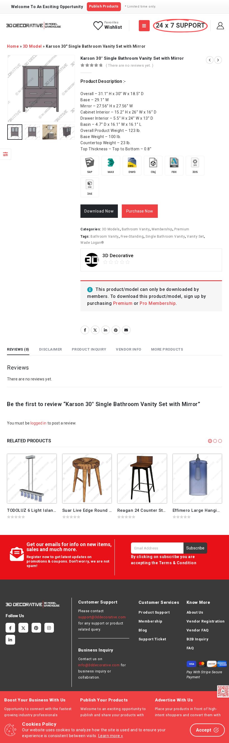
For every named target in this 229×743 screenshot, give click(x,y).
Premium (181, 229)
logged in (38, 423)
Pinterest (115, 329)
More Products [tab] (167, 349)
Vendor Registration (206, 621)
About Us (195, 612)
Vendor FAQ (198, 630)
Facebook (84, 329)
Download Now (99, 211)
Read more (47, 463)
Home (13, 46)
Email (126, 329)
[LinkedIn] (10, 639)
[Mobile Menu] (144, 25)
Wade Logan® (92, 243)
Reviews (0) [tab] (18, 349)
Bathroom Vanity (136, 229)
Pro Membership (158, 303)
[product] (31, 478)
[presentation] (14, 89)
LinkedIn (105, 329)
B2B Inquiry (198, 639)
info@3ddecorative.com (99, 665)
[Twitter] (23, 627)
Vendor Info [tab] (128, 349)
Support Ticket (152, 639)
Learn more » (110, 736)
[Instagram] (49, 627)
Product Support (154, 612)
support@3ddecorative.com (102, 617)
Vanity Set (195, 236)
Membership (162, 229)
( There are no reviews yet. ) (130, 65)
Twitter (95, 329)
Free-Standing (132, 236)
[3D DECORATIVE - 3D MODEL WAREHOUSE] (33, 25)
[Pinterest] (36, 627)
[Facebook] (10, 627)
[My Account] (220, 25)
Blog (143, 630)
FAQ (190, 648)
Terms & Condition (178, 563)
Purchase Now (139, 211)
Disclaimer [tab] (50, 349)
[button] (210, 441)
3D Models (111, 229)
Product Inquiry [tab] (89, 349)
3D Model (32, 46)
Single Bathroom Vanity (165, 236)
